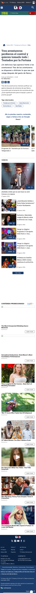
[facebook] (21, 541)
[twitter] (12, 541)
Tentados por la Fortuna (9, 103)
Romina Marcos (7, 106)
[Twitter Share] (5, 82)
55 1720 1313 (21, 560)
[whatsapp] (24, 541)
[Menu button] (3, 8)
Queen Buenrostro (24, 103)
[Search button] (32, 8)
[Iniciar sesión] (33, 2)
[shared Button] (8, 82)
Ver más (18, 273)
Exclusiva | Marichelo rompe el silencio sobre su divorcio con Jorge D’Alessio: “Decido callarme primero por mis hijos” (25, 217)
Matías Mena (7, 78)
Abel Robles (19, 106)
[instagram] (15, 541)
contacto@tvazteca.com (24, 558)
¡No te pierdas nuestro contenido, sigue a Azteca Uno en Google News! (18, 116)
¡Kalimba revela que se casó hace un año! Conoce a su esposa (15, 193)
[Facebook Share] (2, 82)
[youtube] (18, 541)
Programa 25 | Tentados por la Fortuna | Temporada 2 (15, 149)
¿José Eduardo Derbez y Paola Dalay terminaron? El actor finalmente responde (25, 203)
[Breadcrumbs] (5, 45)
